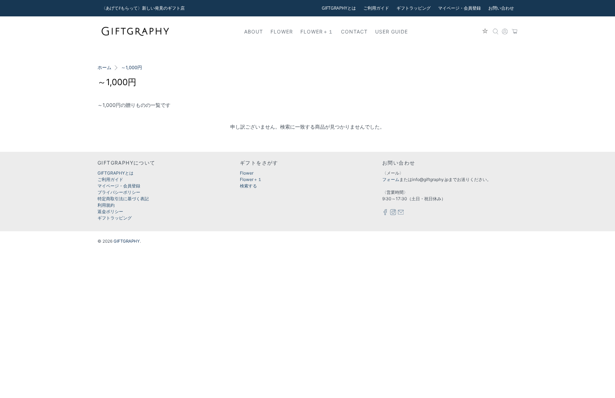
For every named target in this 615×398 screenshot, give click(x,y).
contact (354, 32)
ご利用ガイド (376, 8)
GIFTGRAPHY (127, 241)
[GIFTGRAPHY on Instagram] (393, 213)
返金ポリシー (110, 211)
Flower (246, 173)
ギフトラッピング (413, 8)
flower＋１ (316, 32)
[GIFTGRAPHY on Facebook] (385, 213)
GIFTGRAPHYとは (339, 8)
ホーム (104, 68)
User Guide (391, 32)
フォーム (390, 179)
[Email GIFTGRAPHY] (401, 213)
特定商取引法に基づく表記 (123, 198)
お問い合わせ (501, 8)
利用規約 (106, 205)
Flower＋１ (251, 179)
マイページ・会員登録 (459, 8)
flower (281, 32)
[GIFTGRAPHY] (135, 31)
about (253, 32)
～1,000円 (131, 68)
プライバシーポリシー (119, 192)
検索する (248, 185)
